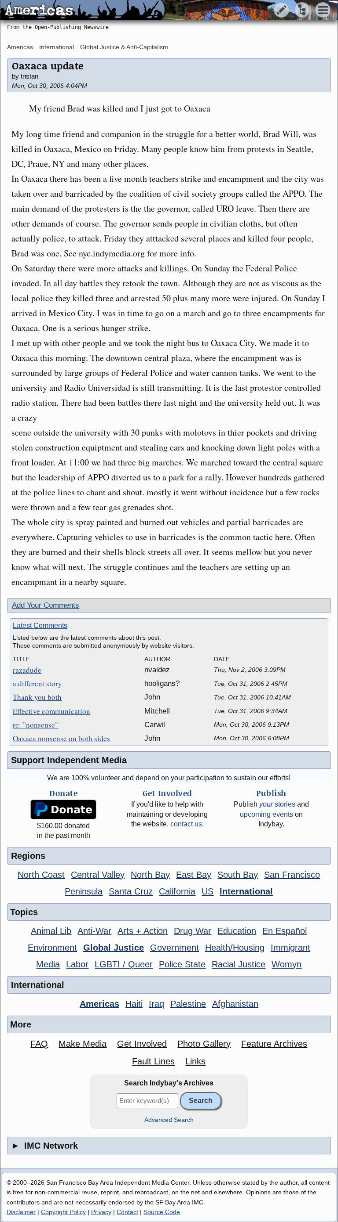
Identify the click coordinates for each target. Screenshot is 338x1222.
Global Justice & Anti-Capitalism (124, 46)
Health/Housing (235, 947)
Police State (182, 964)
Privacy (101, 1211)
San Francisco (292, 875)
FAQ (39, 1044)
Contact (127, 1211)
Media (48, 964)
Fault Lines (153, 1061)
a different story (37, 683)
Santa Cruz (131, 891)
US (207, 891)
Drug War (192, 931)
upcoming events (266, 814)
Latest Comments (40, 625)
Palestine (188, 1004)
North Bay (150, 875)
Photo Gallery (204, 1044)
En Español (284, 931)
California (177, 891)
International (56, 46)
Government (174, 947)
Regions (28, 856)
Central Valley (98, 875)
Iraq (156, 1004)
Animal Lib (51, 931)
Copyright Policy (63, 1211)
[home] (82, 10)
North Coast (41, 875)
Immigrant (290, 947)
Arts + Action (143, 931)
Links (195, 1061)
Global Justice (113, 947)
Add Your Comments (45, 605)
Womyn (286, 964)
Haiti (134, 1004)
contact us (186, 824)
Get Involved (142, 1044)
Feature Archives (274, 1044)
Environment (52, 947)
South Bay (237, 875)
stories (277, 804)
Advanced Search (169, 1120)
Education (236, 931)
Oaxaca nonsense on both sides (61, 738)
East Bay (193, 875)
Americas (20, 46)
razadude (27, 670)
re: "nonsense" (35, 725)
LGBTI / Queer (124, 964)
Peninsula (84, 891)
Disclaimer (21, 1211)
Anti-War (94, 931)
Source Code (161, 1211)
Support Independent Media (69, 760)
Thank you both (37, 697)
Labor (77, 964)
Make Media (83, 1044)
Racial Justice (238, 964)
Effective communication (51, 711)
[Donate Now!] (63, 809)
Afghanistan (235, 1004)
